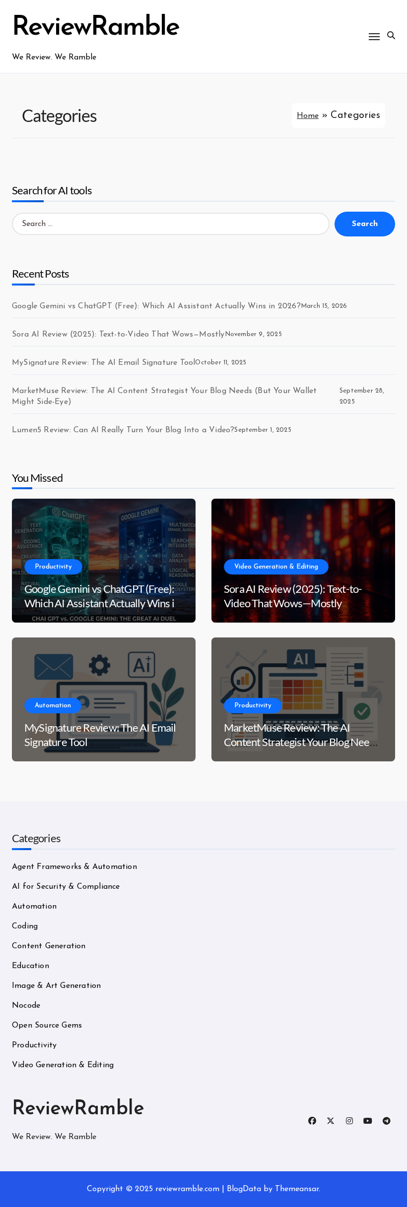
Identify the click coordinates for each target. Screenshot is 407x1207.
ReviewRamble (95, 28)
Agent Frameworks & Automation (74, 867)
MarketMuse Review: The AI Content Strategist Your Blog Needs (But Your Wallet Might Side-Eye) (164, 396)
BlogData (244, 1189)
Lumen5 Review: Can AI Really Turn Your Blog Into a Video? (123, 430)
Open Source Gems (47, 1026)
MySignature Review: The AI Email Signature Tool (103, 363)
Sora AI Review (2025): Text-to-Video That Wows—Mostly (118, 335)
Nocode (26, 1006)
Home (308, 116)
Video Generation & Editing (276, 567)
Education (30, 966)
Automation (53, 705)
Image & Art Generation (56, 986)
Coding (25, 926)
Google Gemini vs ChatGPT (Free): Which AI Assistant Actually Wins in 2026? (156, 306)
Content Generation (49, 946)
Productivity (53, 567)
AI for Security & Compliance (66, 887)
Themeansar (297, 1189)
